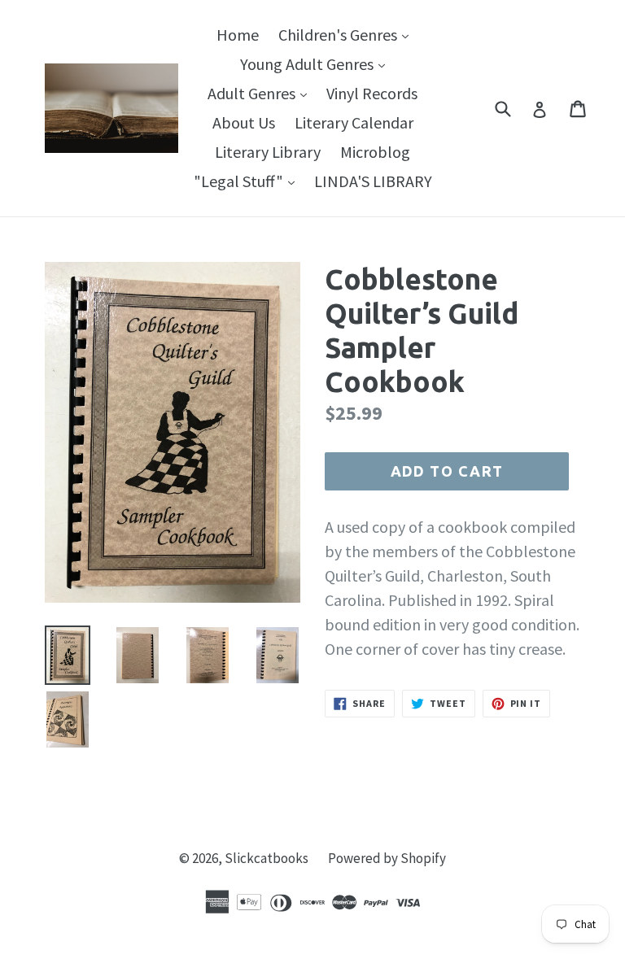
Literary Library (268, 152)
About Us (243, 122)
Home (237, 34)
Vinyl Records (371, 93)
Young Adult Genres (316, 63)
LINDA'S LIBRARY (373, 181)
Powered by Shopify (387, 858)
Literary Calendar (354, 122)
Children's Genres (347, 34)
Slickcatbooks (266, 858)
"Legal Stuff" (248, 180)
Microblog (375, 152)
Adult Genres (261, 92)
